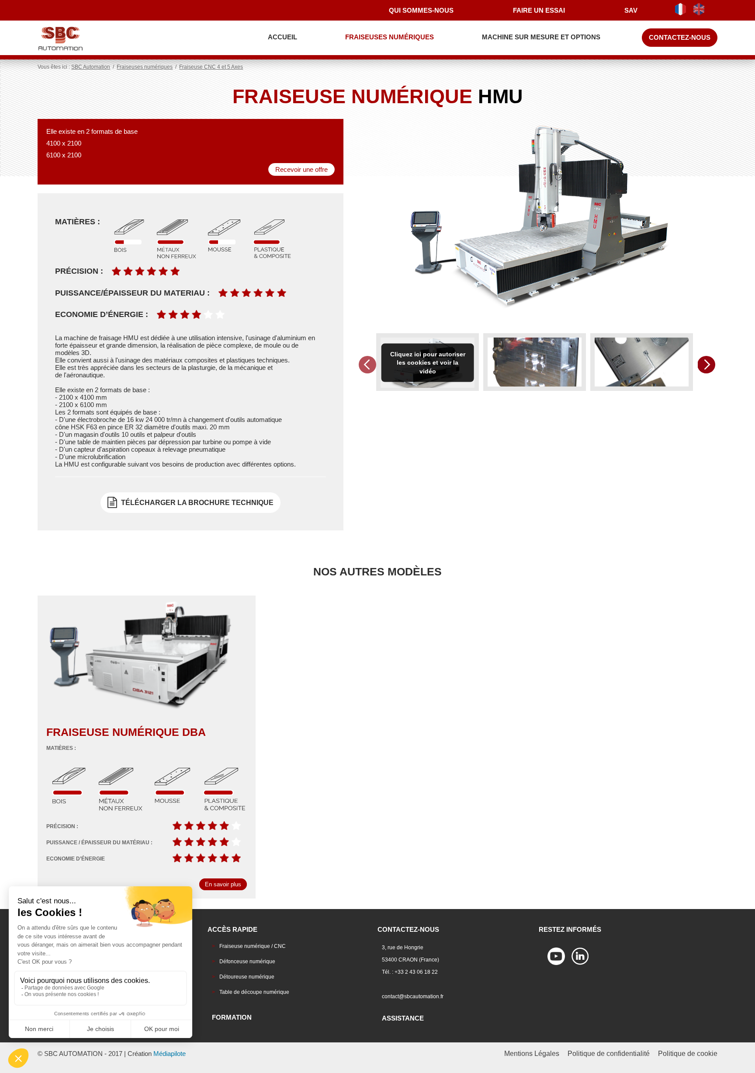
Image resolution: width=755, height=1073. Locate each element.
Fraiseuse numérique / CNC (252, 946)
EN (701, 9)
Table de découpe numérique (254, 992)
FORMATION (232, 1017)
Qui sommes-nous (421, 10)
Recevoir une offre (301, 169)
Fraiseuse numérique (126, 732)
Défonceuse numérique (247, 961)
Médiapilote (169, 1053)
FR (683, 9)
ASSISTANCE (403, 1018)
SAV (630, 10)
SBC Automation (90, 67)
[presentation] (367, 364)
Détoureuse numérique (246, 977)
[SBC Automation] (76, 38)
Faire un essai (539, 10)
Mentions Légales (531, 1053)
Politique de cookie (687, 1053)
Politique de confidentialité (609, 1053)
